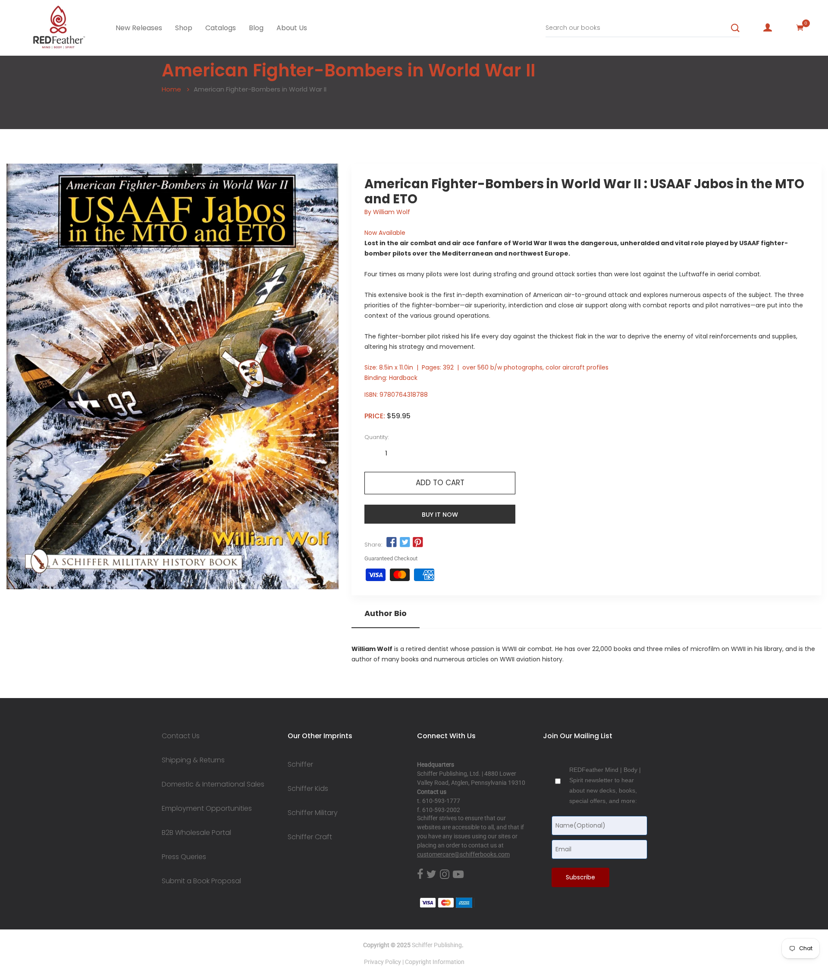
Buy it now (440, 514)
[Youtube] (458, 874)
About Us (291, 28)
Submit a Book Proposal (201, 881)
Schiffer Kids (308, 788)
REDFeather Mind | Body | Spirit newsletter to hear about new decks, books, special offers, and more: (605, 785)
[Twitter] (431, 874)
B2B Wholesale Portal (196, 832)
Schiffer (300, 764)
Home (171, 89)
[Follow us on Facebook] (391, 543)
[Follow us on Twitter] (404, 543)
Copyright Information (434, 961)
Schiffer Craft (310, 837)
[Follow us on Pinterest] (417, 543)
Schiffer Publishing (437, 945)
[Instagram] (444, 874)
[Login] (767, 28)
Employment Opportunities (207, 808)
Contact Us (181, 736)
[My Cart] (800, 28)
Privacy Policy (382, 961)
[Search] (735, 28)
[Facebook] (420, 874)
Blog (256, 28)
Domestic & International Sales (213, 784)
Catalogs (220, 28)
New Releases (139, 28)
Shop (183, 28)
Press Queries (184, 856)
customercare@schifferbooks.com (463, 854)
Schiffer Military (313, 812)
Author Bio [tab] (385, 613)
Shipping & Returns (193, 760)
